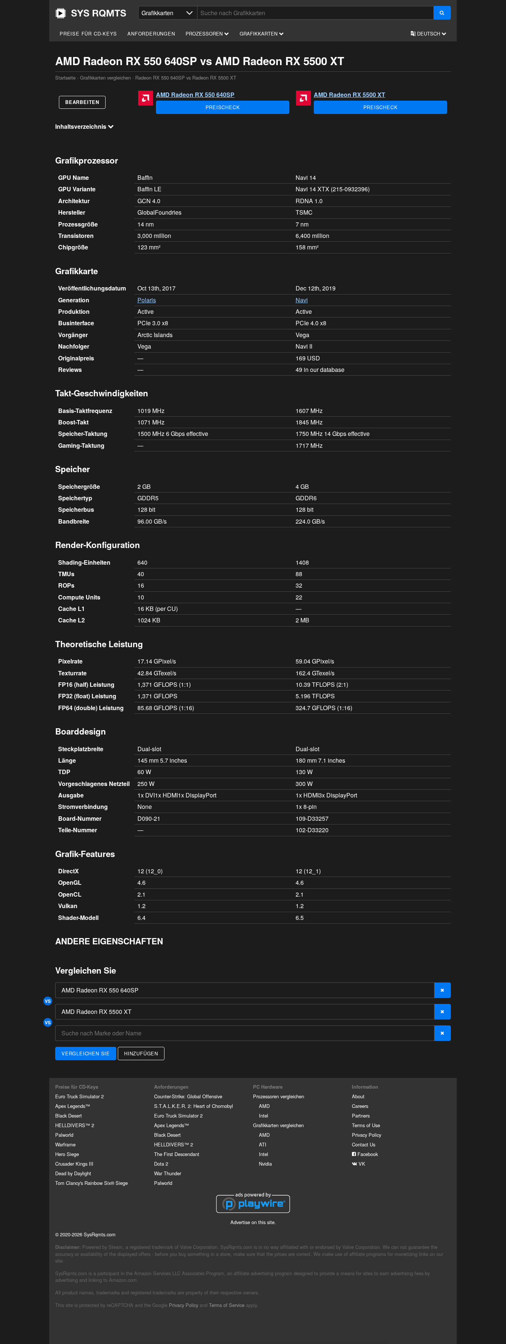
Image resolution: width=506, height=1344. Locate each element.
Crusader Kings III (74, 1163)
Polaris (146, 300)
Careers (360, 1105)
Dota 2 (161, 1163)
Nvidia (265, 1163)
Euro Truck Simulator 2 (79, 1096)
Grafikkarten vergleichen (105, 77)
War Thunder (167, 1173)
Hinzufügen (141, 1053)
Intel (263, 1115)
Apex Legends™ (72, 1105)
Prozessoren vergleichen (278, 1096)
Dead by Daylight (73, 1173)
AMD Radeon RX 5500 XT (349, 94)
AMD (264, 1105)
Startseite (90, 13)
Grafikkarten (259, 33)
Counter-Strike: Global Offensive (188, 1096)
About (358, 1096)
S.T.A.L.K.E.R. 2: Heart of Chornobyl (193, 1105)
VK (361, 1163)
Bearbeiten (82, 102)
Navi (302, 300)
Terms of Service (226, 1304)
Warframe (65, 1144)
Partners (361, 1115)
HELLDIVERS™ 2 (74, 1125)
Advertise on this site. (253, 1222)
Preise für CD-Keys (88, 33)
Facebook (367, 1153)
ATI (262, 1144)
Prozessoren (205, 33)
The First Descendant (176, 1153)
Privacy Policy (366, 1134)
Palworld (64, 1134)
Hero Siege (67, 1153)
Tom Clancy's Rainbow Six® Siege (91, 1182)
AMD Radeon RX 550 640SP (195, 94)
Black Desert (68, 1115)
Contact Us (363, 1144)
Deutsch (429, 33)
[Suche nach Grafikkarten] (442, 13)
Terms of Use (366, 1125)
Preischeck (223, 107)
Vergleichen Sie (85, 1053)
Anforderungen (151, 33)
